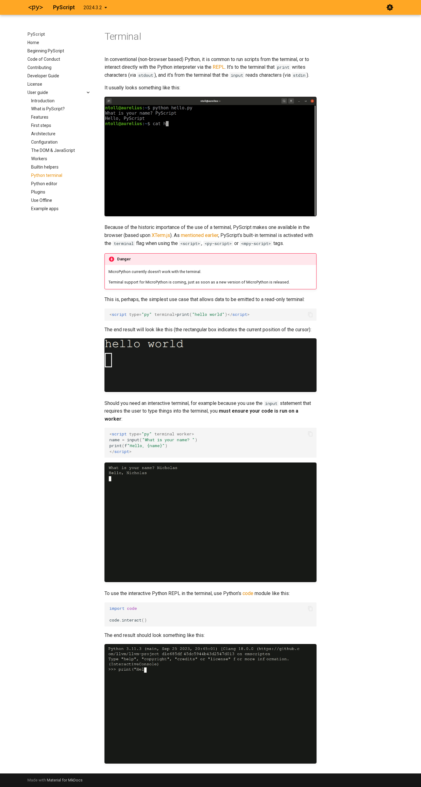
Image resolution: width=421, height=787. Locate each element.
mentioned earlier (199, 235)
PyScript (36, 34)
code (248, 593)
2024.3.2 (93, 7)
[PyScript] (35, 7)
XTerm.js (161, 235)
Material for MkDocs (65, 780)
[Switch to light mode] (390, 7)
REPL (219, 67)
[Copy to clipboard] (310, 314)
